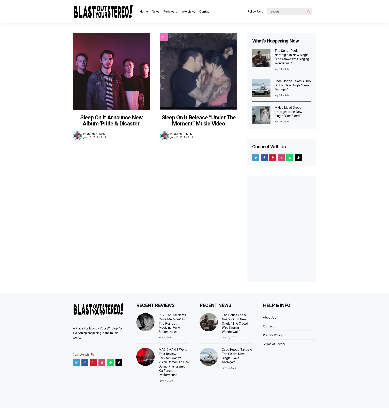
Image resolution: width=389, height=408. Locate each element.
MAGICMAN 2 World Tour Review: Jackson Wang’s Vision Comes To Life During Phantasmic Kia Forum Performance (174, 362)
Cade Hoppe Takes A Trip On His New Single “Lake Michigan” (293, 85)
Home (144, 11)
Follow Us (254, 11)
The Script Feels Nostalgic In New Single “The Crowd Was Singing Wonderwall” (292, 57)
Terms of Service (274, 344)
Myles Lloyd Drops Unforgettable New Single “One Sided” (288, 112)
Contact (205, 11)
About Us (269, 317)
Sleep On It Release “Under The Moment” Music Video (199, 120)
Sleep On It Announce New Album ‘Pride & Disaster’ (111, 120)
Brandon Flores (96, 133)
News (155, 11)
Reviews (169, 11)
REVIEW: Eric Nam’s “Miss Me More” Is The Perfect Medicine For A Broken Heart (172, 323)
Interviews (188, 11)
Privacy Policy (272, 335)
